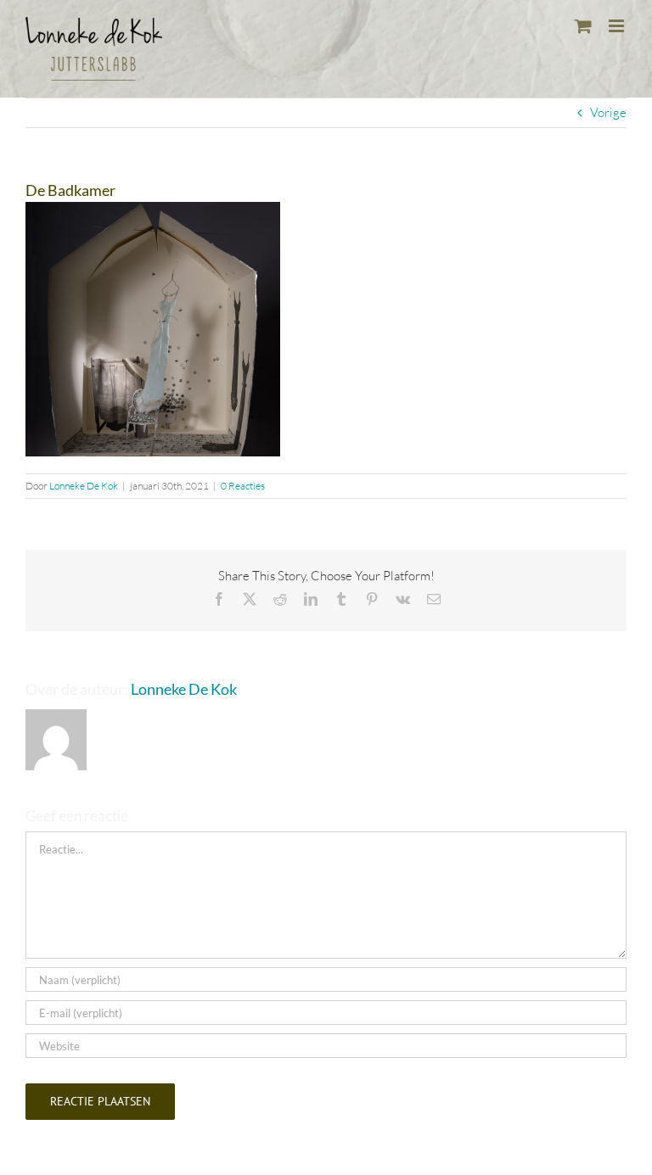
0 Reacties (243, 485)
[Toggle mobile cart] (583, 26)
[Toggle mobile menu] (618, 26)
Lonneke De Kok (83, 485)
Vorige (608, 112)
